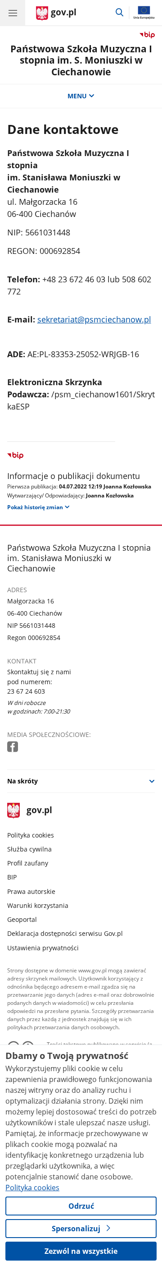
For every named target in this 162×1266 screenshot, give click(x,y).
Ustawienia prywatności (43, 948)
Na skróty (22, 781)
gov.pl (39, 811)
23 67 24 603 (26, 691)
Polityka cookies (30, 835)
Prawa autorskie (31, 891)
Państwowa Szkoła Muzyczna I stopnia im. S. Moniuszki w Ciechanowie (81, 60)
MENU (77, 96)
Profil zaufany (27, 863)
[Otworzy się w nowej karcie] (13, 747)
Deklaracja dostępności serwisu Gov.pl (65, 933)
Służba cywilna (29, 849)
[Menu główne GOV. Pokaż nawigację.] (12, 12)
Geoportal (22, 919)
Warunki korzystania (37, 905)
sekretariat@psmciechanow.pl (94, 319)
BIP (12, 877)
